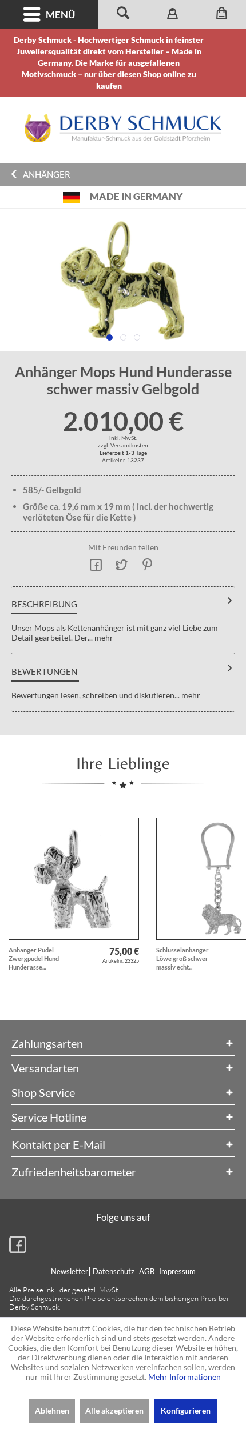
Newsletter (69, 1271)
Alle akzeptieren (114, 1410)
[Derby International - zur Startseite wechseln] (123, 128)
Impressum (177, 1271)
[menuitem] (49, 14)
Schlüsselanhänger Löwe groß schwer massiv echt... (182, 958)
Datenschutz (113, 1271)
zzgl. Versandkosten (123, 445)
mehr (103, 637)
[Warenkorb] (221, 14)
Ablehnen (52, 1410)
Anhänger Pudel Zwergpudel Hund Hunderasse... (34, 958)
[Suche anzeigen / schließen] (123, 14)
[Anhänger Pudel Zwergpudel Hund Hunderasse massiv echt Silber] (74, 879)
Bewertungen (44, 671)
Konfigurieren (186, 1410)
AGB (146, 1271)
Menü (60, 15)
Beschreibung (44, 604)
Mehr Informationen (184, 1377)
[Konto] (172, 14)
